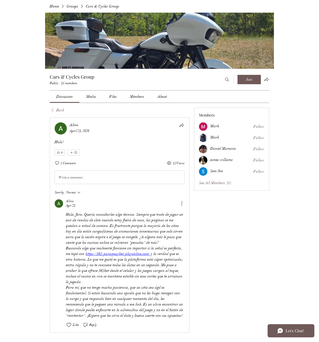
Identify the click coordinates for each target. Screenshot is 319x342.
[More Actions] (181, 203)
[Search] (227, 79)
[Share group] (266, 79)
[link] (64, 96)
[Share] (181, 125)
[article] (119, 224)
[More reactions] (73, 152)
